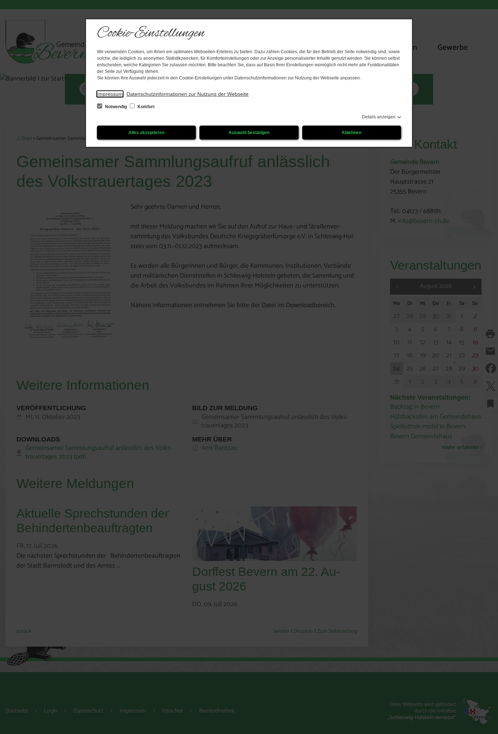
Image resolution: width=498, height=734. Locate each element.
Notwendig (116, 106)
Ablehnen (351, 132)
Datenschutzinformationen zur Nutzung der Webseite (188, 94)
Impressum (110, 94)
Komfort (145, 106)
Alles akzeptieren (146, 132)
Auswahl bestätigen (249, 132)
